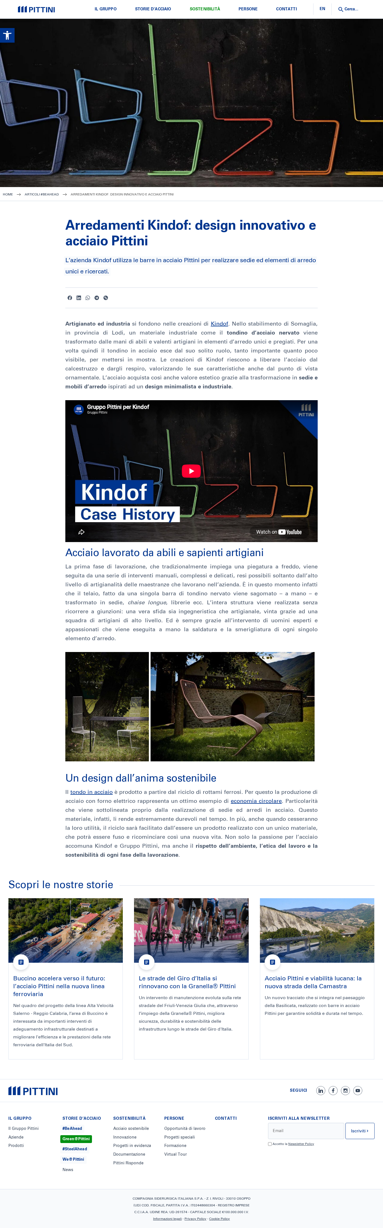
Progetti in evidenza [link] (132, 1146)
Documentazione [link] (129, 1154)
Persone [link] (248, 9)
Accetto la (293, 1144)
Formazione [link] (175, 1146)
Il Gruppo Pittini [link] (23, 1129)
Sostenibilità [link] (205, 9)
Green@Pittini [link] (76, 1139)
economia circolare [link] (256, 801)
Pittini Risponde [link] (128, 1163)
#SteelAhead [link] (75, 1149)
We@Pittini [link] (73, 1160)
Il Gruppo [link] (105, 9)
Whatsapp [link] (87, 297)
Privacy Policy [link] (195, 1219)
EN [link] (322, 9)
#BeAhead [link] (72, 1129)
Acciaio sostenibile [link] (131, 1129)
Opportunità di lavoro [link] (185, 1129)
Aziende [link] (16, 1137)
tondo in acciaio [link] (91, 792)
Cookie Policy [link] (219, 1219)
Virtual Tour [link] (175, 1154)
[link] (7, 35)
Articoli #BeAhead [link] (42, 194)
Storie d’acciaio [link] (153, 9)
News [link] (68, 1170)
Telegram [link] (96, 297)
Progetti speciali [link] (179, 1137)
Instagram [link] (345, 1090)
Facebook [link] (69, 297)
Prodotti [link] (16, 1146)
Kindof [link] (219, 324)
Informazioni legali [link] (167, 1219)
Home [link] (8, 194)
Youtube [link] (357, 1090)
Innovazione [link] (125, 1137)
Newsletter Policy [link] (301, 1144)
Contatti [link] (286, 9)
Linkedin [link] (78, 297)
